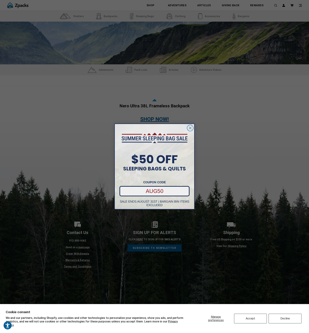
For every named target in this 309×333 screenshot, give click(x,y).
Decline (285, 318)
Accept (250, 318)
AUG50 (154, 191)
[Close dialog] (190, 128)
